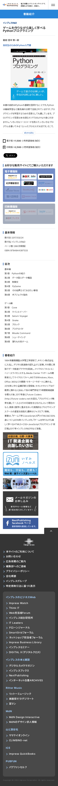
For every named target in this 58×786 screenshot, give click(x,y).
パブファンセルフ (18, 767)
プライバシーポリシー (17, 571)
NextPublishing (19, 675)
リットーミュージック (20, 693)
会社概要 (11, 576)
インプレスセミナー (19, 647)
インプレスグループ (16, 581)
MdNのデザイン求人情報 (23, 721)
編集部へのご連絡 (16, 566)
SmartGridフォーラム (21, 632)
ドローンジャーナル (19, 627)
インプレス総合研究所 (21, 617)
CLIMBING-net (18, 740)
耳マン (12, 703)
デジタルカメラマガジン (22, 665)
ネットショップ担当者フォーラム (26, 637)
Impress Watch (18, 603)
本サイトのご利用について (20, 551)
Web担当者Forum (19, 612)
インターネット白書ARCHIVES (26, 680)
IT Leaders (16, 622)
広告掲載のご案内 (16, 561)
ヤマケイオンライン (19, 735)
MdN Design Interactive (24, 717)
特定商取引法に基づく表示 (20, 586)
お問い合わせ (13, 556)
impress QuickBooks (22, 753)
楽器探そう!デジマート (21, 698)
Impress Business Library (25, 642)
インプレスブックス (19, 670)
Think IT (14, 607)
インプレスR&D (10, 23)
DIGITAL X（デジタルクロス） (25, 652)
